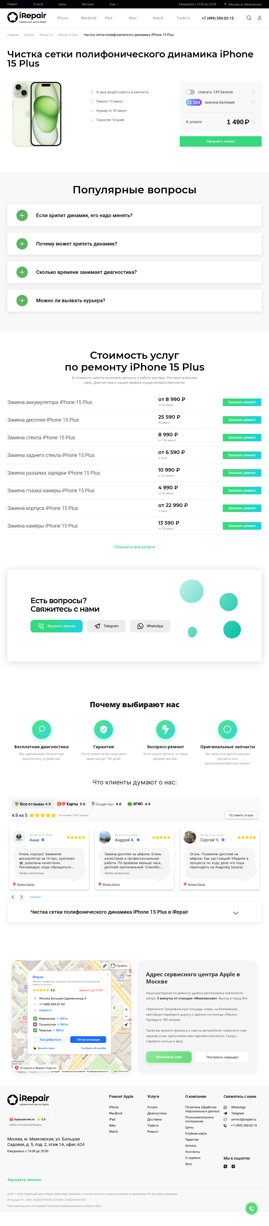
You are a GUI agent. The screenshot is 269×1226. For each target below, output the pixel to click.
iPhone (63, 18)
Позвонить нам (169, 1057)
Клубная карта (196, 1133)
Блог (188, 1164)
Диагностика (157, 1113)
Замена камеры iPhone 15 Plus (42, 526)
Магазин (88, 4)
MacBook (89, 18)
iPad (108, 18)
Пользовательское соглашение (199, 1119)
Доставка (154, 1119)
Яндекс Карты (25, 884)
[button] (12, 897)
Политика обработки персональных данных (202, 1109)
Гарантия (192, 1140)
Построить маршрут (223, 1057)
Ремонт (12, 4)
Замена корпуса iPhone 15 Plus (42, 508)
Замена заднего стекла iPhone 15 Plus (51, 455)
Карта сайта (93, 1206)
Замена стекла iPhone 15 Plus (41, 438)
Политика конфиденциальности (65, 1206)
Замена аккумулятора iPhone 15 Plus (49, 402)
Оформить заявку (221, 141)
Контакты (192, 1152)
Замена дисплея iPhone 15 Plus (43, 420)
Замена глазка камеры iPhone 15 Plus (51, 491)
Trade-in (183, 18)
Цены (62, 4)
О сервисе (192, 1158)
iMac (133, 18)
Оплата (190, 1146)
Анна (34, 839)
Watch (158, 18)
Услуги (38, 4)
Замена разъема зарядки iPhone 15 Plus (53, 473)
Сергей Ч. (209, 839)
